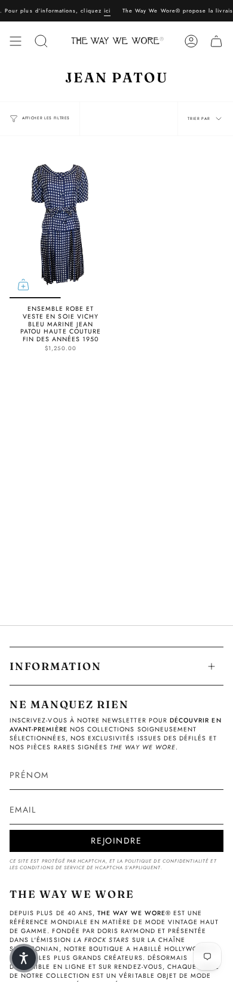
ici (102, 10)
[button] (24, 958)
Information (55, 666)
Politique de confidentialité (167, 861)
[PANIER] (216, 41)
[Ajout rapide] (23, 284)
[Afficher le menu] (15, 41)
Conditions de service (52, 867)
